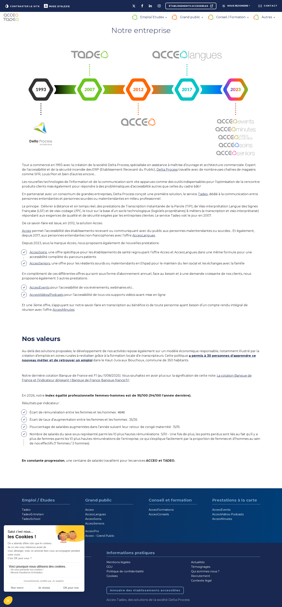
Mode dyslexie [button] (59, 6)
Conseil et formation (170, 500)
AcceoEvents (39, 287)
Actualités (197, 562)
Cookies (112, 576)
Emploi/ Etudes (152, 17)
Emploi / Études (38, 500)
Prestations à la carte (234, 500)
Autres (267, 17)
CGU (109, 567)
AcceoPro (92, 531)
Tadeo (203, 194)
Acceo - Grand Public (99, 535)
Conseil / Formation (231, 17)
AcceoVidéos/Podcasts (46, 295)
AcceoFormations (161, 509)
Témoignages (200, 567)
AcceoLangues (143, 235)
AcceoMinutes (63, 310)
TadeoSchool (31, 519)
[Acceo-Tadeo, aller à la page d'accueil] (11, 17)
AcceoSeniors (40, 263)
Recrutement (200, 576)
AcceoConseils (159, 514)
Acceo (26, 231)
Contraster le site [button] (24, 6)
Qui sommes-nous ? (205, 571)
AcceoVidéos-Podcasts (228, 514)
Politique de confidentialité (125, 571)
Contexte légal (201, 580)
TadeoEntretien (33, 514)
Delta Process (167, 169)
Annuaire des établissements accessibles (145, 590)
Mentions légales (118, 562)
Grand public (190, 17)
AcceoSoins (38, 252)
